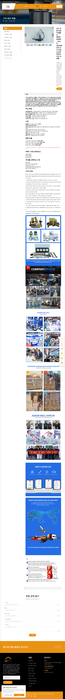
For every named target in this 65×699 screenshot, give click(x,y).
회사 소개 (32, 6)
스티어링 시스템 (8, 34)
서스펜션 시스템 (8, 37)
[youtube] (31, 696)
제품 (37, 6)
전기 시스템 (7, 43)
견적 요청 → (58, 647)
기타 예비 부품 (12, 21)
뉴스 (41, 6)
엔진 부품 (6, 31)
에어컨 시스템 (7, 46)
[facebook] (28, 696)
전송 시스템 (7, 40)
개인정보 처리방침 (50, 694)
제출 (32, 635)
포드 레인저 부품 (8, 55)
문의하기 (46, 6)
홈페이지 (27, 6)
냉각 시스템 (7, 49)
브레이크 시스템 (8, 52)
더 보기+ (30, 686)
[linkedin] (35, 696)
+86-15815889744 (9, 1)
